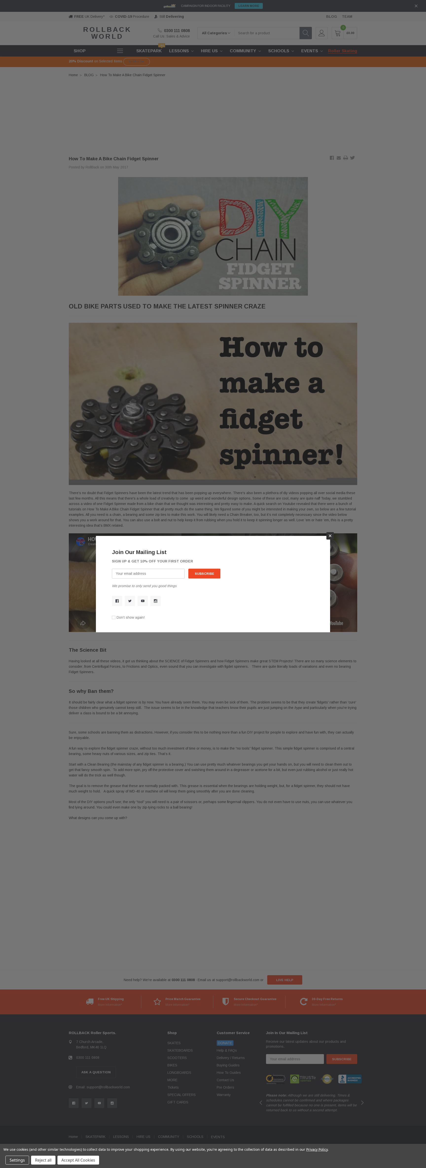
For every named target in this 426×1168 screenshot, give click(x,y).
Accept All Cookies (78, 1160)
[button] (330, 535)
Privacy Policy (317, 1149)
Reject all (43, 1160)
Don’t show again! (131, 617)
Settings (17, 1160)
